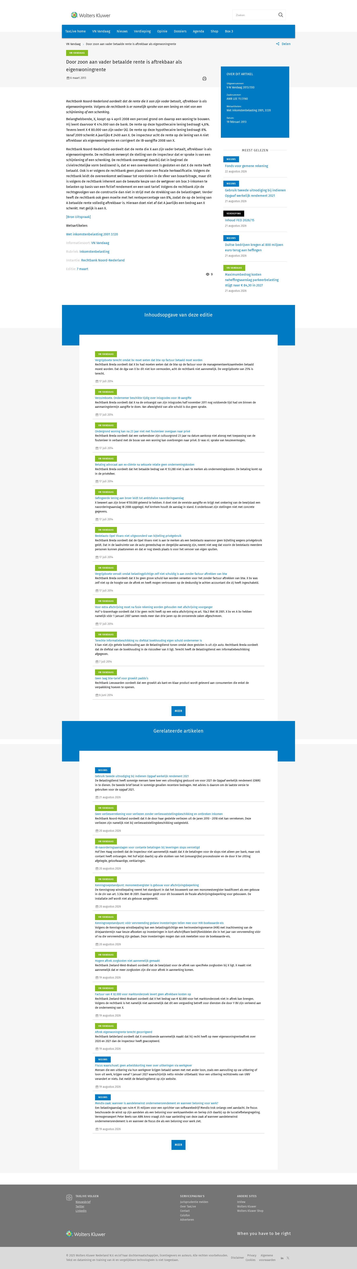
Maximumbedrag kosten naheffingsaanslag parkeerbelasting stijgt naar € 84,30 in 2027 (251, 280)
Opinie (162, 31)
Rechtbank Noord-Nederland (103, 260)
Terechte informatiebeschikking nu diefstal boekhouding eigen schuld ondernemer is (148, 640)
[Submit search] (281, 15)
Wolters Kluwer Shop (250, 1211)
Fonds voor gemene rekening (246, 166)
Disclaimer (237, 1258)
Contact (185, 1211)
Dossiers (180, 31)
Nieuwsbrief (83, 1202)
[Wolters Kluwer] (90, 15)
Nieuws (122, 31)
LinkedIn (81, 1211)
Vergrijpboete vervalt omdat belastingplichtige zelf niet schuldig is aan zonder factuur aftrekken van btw (161, 574)
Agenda (198, 31)
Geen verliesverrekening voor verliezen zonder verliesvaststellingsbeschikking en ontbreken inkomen (159, 814)
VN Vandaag (101, 31)
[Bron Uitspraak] (78, 217)
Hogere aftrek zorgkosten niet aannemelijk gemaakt (127, 961)
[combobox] (254, 15)
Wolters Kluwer (246, 1206)
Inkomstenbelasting (94, 252)
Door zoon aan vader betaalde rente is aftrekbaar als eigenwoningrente (131, 44)
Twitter (80, 1206)
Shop (214, 31)
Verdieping (142, 31)
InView (241, 1202)
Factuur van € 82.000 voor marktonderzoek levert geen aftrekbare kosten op (143, 994)
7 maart (82, 269)
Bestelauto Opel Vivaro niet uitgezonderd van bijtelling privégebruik (138, 536)
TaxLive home (75, 31)
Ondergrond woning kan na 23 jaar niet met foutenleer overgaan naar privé (142, 431)
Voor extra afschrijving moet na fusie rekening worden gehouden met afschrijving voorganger (154, 607)
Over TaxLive (188, 1206)
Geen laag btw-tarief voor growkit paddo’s (121, 678)
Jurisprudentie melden (194, 1202)
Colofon (185, 1215)
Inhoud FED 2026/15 (239, 220)
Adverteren (187, 1220)
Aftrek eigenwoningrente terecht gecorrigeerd (123, 1032)
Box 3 (229, 31)
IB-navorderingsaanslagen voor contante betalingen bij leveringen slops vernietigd (147, 847)
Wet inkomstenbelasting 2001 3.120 (92, 234)
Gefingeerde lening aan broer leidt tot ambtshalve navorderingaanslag (139, 498)
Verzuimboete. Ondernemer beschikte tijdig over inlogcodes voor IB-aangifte (143, 398)
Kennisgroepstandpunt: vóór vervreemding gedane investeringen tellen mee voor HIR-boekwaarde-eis (159, 923)
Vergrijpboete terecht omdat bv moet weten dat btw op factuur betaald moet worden (148, 360)
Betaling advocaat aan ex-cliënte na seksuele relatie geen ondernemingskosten (144, 464)
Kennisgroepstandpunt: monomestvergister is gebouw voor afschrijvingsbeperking (147, 885)
